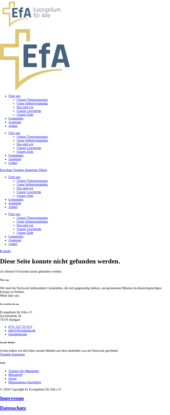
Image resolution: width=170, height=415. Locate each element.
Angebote (14, 203)
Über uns (14, 177)
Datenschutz (13, 408)
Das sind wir (25, 188)
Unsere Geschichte (29, 192)
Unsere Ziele (25, 196)
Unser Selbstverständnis (32, 184)
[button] (9, 295)
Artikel (12, 207)
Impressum (12, 398)
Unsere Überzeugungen (32, 181)
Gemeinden (15, 199)
